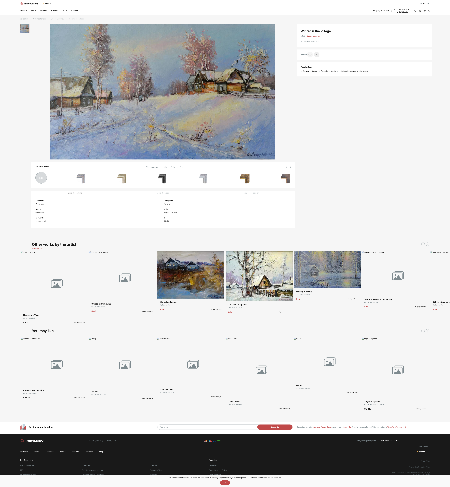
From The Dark (166, 390)
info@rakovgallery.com (366, 441)
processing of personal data (322, 427)
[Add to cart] (24, 308)
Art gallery (24, 19)
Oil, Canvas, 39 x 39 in (235, 404)
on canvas (39, 221)
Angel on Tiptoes (372, 401)
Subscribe (275, 427)
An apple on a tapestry (33, 390)
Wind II (299, 385)
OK (225, 483)
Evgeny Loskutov (57, 19)
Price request (96, 384)
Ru (421, 3)
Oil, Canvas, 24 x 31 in (98, 394)
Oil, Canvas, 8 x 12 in (166, 305)
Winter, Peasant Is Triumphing (378, 299)
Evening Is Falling (304, 291)
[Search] (415, 11)
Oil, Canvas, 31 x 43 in (167, 393)
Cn (428, 3)
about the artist (163, 193)
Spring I (94, 391)
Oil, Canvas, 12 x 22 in (303, 294)
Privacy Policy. (347, 427)
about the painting (75, 193)
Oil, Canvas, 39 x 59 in (303, 388)
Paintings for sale (39, 19)
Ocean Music (234, 401)
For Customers (26, 460)
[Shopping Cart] (424, 11)
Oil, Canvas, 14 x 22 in (371, 302)
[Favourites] (420, 11)
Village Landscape (168, 302)
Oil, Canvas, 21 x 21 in (30, 318)
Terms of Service (401, 427)
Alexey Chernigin (215, 397)
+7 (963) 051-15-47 (402, 9)
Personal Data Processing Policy (419, 467)
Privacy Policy (391, 427)
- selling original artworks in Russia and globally (420, 473)
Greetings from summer (102, 304)
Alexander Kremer (147, 398)
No (41, 177)
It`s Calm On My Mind (237, 304)
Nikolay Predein (421, 409)
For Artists (213, 460)
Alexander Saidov (79, 397)
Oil (45, 221)
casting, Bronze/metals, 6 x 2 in (374, 404)
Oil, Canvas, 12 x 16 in (98, 307)
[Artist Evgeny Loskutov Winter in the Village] (162, 91)
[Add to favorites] (29, 308)
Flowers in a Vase (31, 315)
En (424, 3)
